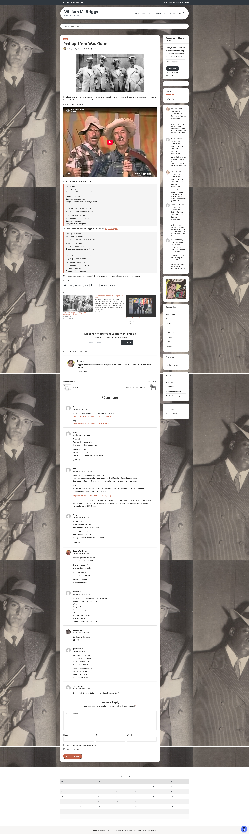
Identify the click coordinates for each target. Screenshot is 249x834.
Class (168, 319)
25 (81, 806)
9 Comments (98, 49)
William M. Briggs (81, 11)
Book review (170, 314)
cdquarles (77, 591)
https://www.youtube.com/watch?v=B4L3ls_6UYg (92, 496)
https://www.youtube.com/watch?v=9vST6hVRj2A (92, 423)
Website (130, 735)
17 (62, 801)
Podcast (169, 337)
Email (99, 735)
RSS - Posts (170, 409)
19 (99, 801)
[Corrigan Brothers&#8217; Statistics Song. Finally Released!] (141, 306)
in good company (111, 229)
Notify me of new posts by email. (78, 749)
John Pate (174, 108)
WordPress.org (174, 396)
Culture (168, 323)
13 (117, 797)
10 (62, 797)
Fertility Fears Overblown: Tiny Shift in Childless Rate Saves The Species (177, 146)
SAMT (168, 341)
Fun (65, 39)
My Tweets (170, 99)
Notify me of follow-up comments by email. (81, 745)
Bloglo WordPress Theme (146, 830)
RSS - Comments (172, 414)
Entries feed (172, 387)
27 (117, 806)
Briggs (80, 361)
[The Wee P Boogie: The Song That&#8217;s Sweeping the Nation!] (78, 303)
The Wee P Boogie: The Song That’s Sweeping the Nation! (74, 313)
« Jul (63, 817)
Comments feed (174, 391)
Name (66, 735)
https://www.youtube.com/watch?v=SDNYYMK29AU (93, 416)
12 (99, 797)
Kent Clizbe (77, 630)
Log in (170, 382)
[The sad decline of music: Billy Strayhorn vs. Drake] (110, 303)
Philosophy (170, 332)
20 (117, 801)
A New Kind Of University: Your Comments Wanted (178, 112)
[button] (82, 371)
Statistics (169, 346)
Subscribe (127, 342)
